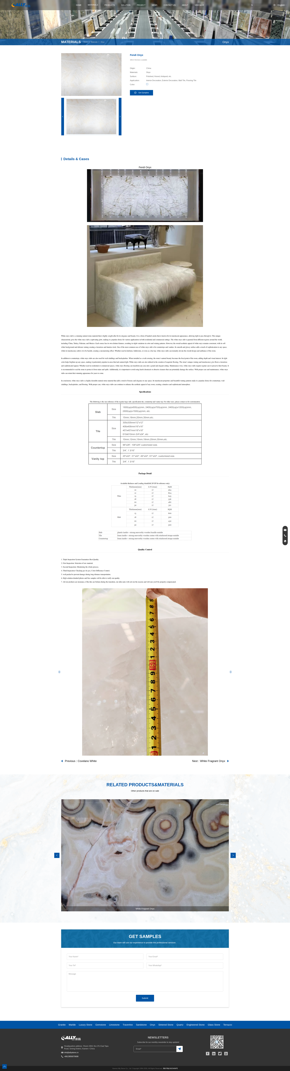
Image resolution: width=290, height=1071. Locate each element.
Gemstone (100, 1025)
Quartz (179, 1025)
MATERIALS (93, 5)
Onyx (102, 42)
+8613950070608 (71, 1056)
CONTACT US (170, 5)
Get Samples (143, 93)
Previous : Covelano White (81, 761)
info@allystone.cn (71, 1052)
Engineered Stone (196, 1025)
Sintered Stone (165, 1025)
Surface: (133, 76)
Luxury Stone (85, 1025)
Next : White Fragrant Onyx (208, 761)
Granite (62, 1025)
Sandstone (141, 1025)
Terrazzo (227, 1025)
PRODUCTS (109, 5)
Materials (94, 42)
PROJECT (141, 5)
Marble (72, 1025)
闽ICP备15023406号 (170, 1068)
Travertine (128, 1025)
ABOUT (185, 5)
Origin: (132, 68)
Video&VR (199, 5)
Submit (145, 998)
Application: (134, 80)
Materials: (134, 72)
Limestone (114, 1025)
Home (78, 5)
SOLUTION (125, 5)
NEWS (154, 5)
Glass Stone (214, 1025)
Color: (132, 84)
